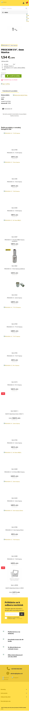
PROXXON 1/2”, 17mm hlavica (14, 182)
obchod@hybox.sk (16, 674)
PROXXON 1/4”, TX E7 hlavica (14, 356)
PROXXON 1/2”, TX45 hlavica (14, 211)
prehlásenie (19, 618)
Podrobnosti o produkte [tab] (10, 91)
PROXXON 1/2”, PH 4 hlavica (14, 385)
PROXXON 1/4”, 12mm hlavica (14, 443)
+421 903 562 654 (16, 669)
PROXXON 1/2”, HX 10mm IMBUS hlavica (14, 472)
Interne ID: (4, 103)
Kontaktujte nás (6, 701)
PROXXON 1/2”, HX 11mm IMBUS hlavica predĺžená (14, 240)
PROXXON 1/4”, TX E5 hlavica (14, 153)
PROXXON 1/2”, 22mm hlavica (14, 298)
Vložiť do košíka (13, 76)
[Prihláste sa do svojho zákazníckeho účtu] (23, 3)
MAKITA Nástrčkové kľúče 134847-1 (14, 414)
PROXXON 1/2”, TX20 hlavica (14, 559)
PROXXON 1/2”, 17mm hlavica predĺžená (14, 269)
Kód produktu (5, 95)
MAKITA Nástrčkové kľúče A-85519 (14, 588)
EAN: (2, 99)
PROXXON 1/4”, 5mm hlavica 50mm (14, 530)
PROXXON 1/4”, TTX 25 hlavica (14, 327)
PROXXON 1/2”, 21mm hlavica (14, 501)
